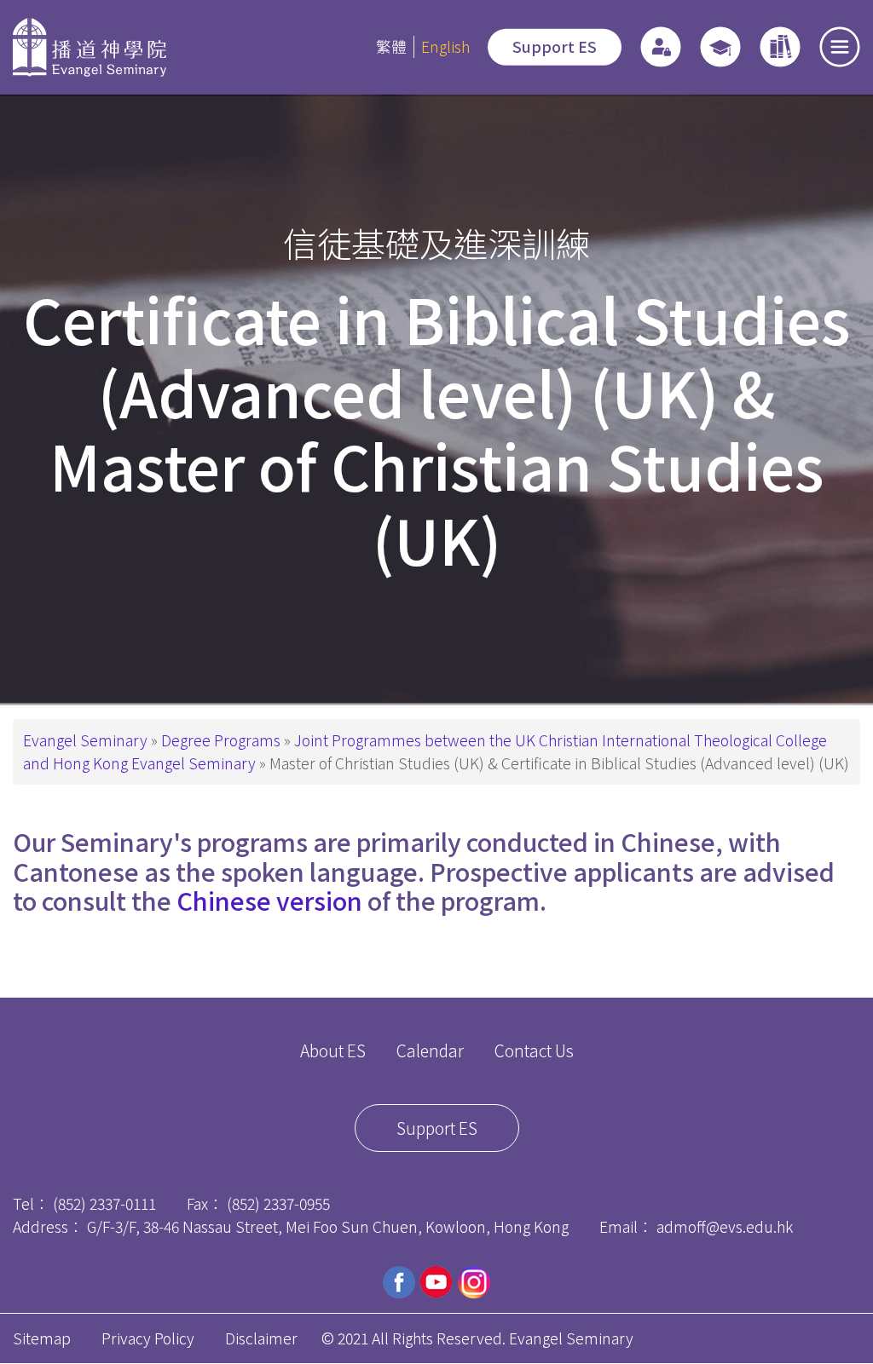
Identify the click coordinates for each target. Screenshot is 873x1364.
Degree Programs (220, 740)
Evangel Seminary (85, 740)
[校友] (720, 46)
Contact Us (534, 1050)
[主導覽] (839, 46)
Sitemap (42, 1338)
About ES (333, 1050)
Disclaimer (261, 1338)
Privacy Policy (147, 1338)
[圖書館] (780, 46)
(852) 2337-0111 (104, 1203)
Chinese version (269, 900)
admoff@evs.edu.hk (724, 1226)
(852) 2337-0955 (278, 1203)
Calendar (430, 1050)
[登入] (660, 46)
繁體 (391, 46)
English (445, 46)
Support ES (554, 46)
